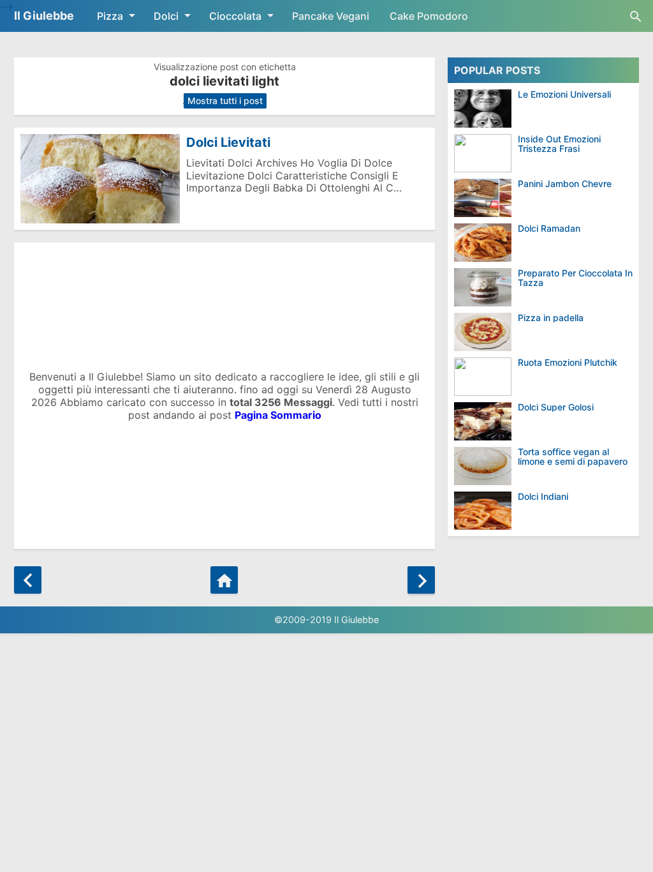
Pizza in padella (550, 317)
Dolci (166, 16)
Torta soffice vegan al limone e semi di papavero (572, 457)
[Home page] (224, 580)
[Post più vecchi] (421, 580)
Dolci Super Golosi (556, 407)
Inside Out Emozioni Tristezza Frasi (559, 144)
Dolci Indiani (543, 496)
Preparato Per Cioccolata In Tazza (575, 278)
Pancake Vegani (330, 16)
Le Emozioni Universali (564, 94)
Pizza (110, 16)
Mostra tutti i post (225, 100)
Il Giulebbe (44, 15)
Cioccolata (235, 16)
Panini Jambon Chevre (565, 183)
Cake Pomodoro (429, 16)
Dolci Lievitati (228, 142)
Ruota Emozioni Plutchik (567, 362)
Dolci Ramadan (549, 228)
